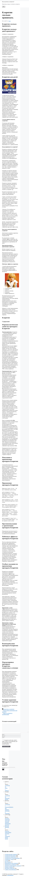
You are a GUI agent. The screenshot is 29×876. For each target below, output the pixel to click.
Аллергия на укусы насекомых (12, 858)
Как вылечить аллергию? (8, 1)
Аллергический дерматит (11, 854)
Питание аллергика (9, 868)
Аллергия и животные (10, 856)
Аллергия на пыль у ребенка (7, 788)
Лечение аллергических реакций (13, 865)
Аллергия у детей (9, 859)
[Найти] (3, 769)
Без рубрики (8, 862)
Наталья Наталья (7, 826)
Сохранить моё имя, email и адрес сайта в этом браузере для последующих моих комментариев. (9, 742)
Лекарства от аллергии (8, 709)
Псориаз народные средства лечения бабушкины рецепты (7, 821)
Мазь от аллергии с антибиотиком (7, 714)
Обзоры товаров (9, 867)
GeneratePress (10, 875)
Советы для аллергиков (10, 869)
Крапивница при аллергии (11, 863)
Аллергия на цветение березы (7, 797)
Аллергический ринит (10, 855)
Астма (6, 860)
